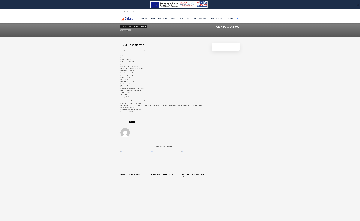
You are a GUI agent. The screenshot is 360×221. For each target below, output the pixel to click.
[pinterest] (130, 11)
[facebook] (121, 11)
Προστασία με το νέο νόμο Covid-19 (131, 175)
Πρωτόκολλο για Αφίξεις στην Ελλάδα (162, 175)
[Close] (358, 5)
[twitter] (124, 11)
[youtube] (133, 11)
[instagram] (127, 11)
